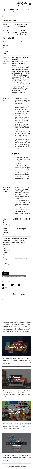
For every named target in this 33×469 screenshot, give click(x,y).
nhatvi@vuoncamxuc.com (19, 238)
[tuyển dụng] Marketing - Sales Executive (14, 276)
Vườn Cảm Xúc (23, 466)
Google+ (23, 285)
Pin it (5, 287)
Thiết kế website (14, 466)
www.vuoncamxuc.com (21, 258)
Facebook (7, 285)
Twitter (15, 285)
